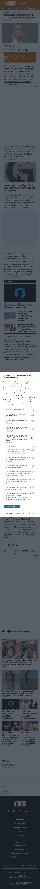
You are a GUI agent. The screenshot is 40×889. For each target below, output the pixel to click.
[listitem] (20, 410)
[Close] (36, 376)
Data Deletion (9, 513)
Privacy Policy (31, 513)
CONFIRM (12, 506)
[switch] (32, 415)
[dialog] (20, 444)
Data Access (20, 513)
